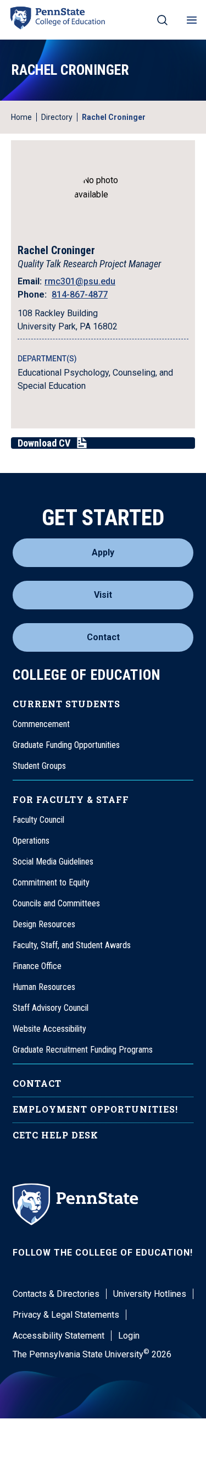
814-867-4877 (80, 294)
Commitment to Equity (51, 882)
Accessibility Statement (58, 1335)
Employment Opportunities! (95, 1109)
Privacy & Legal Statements (66, 1315)
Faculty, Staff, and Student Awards (72, 945)
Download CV (44, 443)
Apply (103, 552)
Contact (103, 637)
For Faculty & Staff (71, 799)
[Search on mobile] (162, 20)
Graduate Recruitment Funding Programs (83, 1049)
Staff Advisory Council (50, 1008)
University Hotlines (149, 1294)
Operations (31, 840)
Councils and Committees (56, 903)
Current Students (66, 703)
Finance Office (37, 966)
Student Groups (39, 766)
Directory (57, 117)
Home (21, 117)
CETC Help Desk (55, 1135)
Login (129, 1335)
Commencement (41, 724)
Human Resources (44, 987)
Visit (103, 595)
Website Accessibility (49, 1029)
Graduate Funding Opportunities (66, 745)
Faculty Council (38, 820)
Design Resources (44, 924)
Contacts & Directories (56, 1294)
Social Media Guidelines (53, 861)
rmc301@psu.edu (79, 281)
